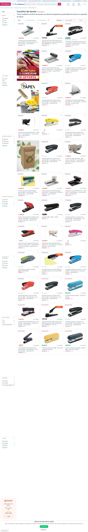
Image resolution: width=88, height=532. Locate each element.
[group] (30, 20)
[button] (48, 20)
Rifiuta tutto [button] (4, 530)
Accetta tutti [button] (44, 526)
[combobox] (47, 4)
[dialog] (44, 526)
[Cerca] (59, 4)
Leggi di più (80, 523)
